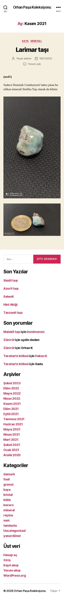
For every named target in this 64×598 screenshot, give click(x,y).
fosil (6, 479)
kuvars (8, 505)
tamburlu (10, 525)
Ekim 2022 (11, 388)
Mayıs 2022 (11, 393)
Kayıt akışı (10, 565)
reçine (8, 515)
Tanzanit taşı (13, 312)
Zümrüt (8, 340)
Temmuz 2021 (13, 419)
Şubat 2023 (11, 383)
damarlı (9, 474)
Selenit (8, 296)
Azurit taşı (10, 288)
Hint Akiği (10, 304)
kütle (7, 500)
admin (27, 58)
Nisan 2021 (11, 434)
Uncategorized (14, 530)
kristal (8, 495)
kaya (25, 41)
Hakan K (41, 356)
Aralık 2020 (12, 455)
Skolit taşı (10, 280)
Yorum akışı (11, 570)
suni (6, 520)
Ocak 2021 (11, 450)
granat (8, 484)
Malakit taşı (11, 332)
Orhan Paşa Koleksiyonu (32, 7)
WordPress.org (14, 575)
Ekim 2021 (11, 409)
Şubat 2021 (11, 445)
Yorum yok (34, 64)
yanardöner (12, 536)
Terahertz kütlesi (16, 356)
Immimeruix (35, 332)
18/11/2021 (45, 58)
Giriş (7, 560)
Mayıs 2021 (11, 429)
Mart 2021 (10, 439)
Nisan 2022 (11, 398)
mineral (36, 41)
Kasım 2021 (11, 403)
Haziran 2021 (13, 424)
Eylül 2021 (10, 414)
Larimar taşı (32, 49)
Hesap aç (10, 555)
